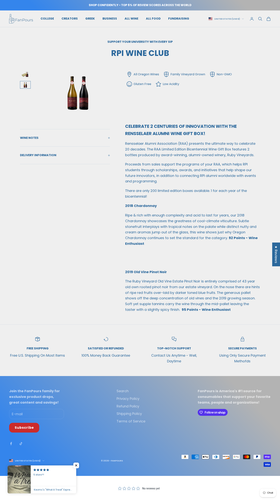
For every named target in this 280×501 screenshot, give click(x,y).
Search (123, 391)
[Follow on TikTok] (21, 443)
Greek (90, 19)
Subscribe (24, 427)
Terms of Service (131, 421)
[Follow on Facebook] (11, 443)
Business (109, 19)
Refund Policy (128, 406)
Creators (70, 19)
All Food (153, 19)
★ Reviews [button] (276, 254)
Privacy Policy (128, 398)
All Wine (131, 19)
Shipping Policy (129, 413)
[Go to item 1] (25, 74)
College (47, 19)
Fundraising (178, 19)
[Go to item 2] (25, 84)
